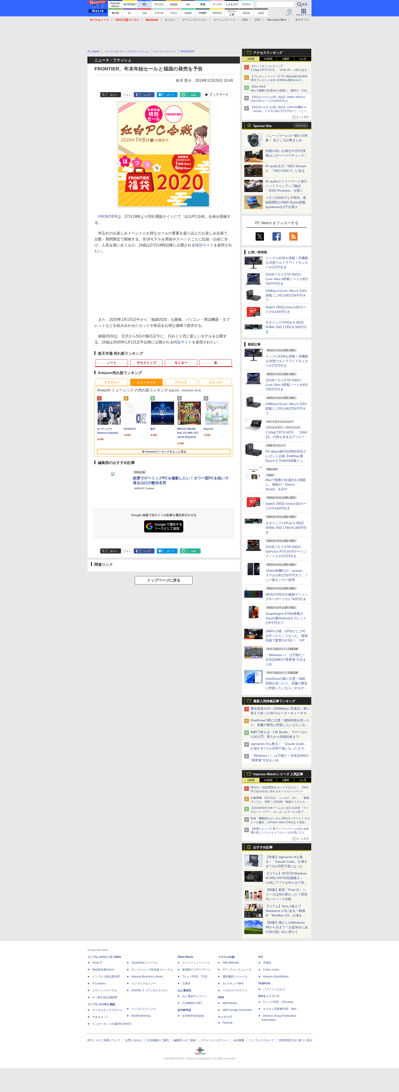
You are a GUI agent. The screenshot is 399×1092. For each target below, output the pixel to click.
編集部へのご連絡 (185, 1040)
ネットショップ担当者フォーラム (152, 969)
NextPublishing (141, 1015)
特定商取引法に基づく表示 (295, 1040)
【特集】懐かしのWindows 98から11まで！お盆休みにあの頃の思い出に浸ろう (287, 927)
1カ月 (302, 58)
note (193, 95)
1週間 (285, 58)
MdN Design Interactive (237, 1010)
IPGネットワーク (269, 996)
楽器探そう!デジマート (196, 969)
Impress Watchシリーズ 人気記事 (278, 774)
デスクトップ (146, 363)
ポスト (114, 95)
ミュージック (146, 382)
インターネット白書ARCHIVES (111, 1023)
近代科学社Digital (193, 1015)
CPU (258, 19)
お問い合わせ (133, 1040)
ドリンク (181, 382)
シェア (147, 95)
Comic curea (271, 969)
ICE (260, 957)
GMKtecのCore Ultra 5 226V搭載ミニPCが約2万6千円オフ (286, 295)
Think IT (97, 962)
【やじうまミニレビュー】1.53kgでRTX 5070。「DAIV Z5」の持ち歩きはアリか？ (280, 70)
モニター (170, 19)
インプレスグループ (261, 1040)
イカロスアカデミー (235, 990)
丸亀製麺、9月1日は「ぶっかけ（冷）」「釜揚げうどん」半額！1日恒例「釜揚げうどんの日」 (280, 801)
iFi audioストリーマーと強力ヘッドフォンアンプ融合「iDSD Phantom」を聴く (286, 185)
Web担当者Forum (103, 969)
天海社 (267, 962)
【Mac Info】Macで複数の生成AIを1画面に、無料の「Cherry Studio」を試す (280, 90)
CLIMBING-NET (192, 1003)
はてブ (170, 95)
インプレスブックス (143, 1008)
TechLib (228, 1022)
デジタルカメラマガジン (107, 1010)
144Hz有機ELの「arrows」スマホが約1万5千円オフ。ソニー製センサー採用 (287, 575)
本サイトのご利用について (103, 1040)
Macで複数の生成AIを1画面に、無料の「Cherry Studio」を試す (286, 484)
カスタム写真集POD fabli (279, 1008)
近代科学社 (184, 1010)
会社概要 (238, 1040)
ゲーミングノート (225, 19)
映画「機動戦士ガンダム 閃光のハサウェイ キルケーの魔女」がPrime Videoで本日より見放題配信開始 (280, 822)
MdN (221, 997)
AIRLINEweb (231, 962)
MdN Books (230, 1003)
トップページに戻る (163, 580)
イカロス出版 (226, 957)
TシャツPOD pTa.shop (278, 1002)
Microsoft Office (276, 19)
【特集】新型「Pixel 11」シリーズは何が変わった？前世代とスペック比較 (287, 894)
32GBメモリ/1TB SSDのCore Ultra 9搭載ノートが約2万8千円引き (287, 278)
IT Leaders (99, 983)
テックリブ (225, 1017)
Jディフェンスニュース (237, 969)
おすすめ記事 (263, 847)
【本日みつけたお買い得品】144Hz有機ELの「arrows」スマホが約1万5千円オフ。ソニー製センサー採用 (280, 111)
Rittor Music (185, 957)
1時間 (250, 58)
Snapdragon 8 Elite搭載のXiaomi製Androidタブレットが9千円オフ (286, 618)
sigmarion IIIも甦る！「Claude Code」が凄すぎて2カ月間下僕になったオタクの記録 (279, 748)
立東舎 (186, 983)
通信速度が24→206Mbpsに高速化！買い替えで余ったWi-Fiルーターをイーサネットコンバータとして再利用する (280, 713)
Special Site (262, 126)
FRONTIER (107, 216)
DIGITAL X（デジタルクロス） (150, 990)
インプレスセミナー (143, 983)
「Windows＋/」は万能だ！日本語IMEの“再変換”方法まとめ (286, 659)
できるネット (100, 1017)
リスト (127, 95)
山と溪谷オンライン (194, 996)
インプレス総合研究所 (106, 976)
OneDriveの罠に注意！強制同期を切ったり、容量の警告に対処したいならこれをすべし (280, 724)
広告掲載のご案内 (158, 1040)
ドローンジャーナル (104, 990)
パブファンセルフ (274, 989)
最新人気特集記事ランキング (274, 701)
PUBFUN (264, 983)
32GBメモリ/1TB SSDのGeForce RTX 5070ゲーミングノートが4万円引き (286, 551)
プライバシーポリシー (214, 1040)
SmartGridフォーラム (144, 962)
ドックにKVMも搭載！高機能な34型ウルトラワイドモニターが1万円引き (287, 262)
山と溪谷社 (184, 990)
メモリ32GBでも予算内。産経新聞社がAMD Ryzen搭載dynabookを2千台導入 (286, 202)
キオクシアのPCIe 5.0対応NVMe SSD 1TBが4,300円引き (286, 327)
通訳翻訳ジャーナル (235, 976)
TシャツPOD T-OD (194, 976)
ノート (112, 363)
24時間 (268, 58)
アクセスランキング (267, 52)
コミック (215, 382)
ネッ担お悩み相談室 (104, 997)
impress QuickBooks (276, 976)
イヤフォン (112, 382)
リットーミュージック (196, 962)
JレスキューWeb (233, 983)
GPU (245, 19)
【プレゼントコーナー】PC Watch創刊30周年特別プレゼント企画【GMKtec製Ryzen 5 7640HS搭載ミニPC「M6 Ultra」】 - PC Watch (280, 80)
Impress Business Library (147, 976)
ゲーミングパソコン (194, 19)
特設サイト (204, 245)
